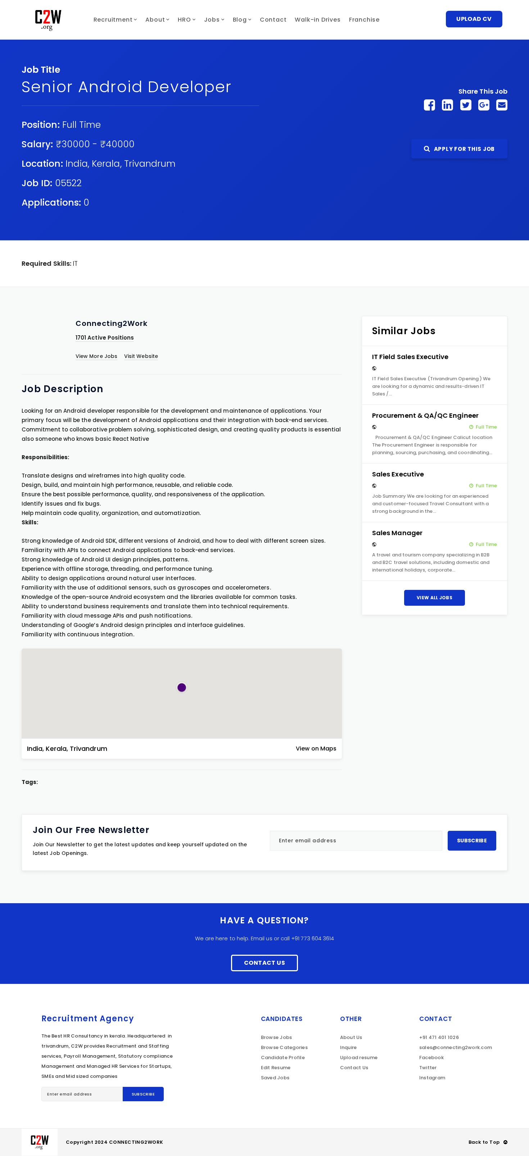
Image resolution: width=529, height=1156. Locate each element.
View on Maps (316, 748)
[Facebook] (429, 105)
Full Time (81, 124)
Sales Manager (397, 532)
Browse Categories (284, 1047)
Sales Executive (398, 474)
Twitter (428, 1067)
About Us (351, 1037)
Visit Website (141, 356)
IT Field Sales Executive (410, 356)
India (76, 163)
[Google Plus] (483, 105)
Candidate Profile (283, 1057)
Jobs (212, 19)
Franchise (364, 19)
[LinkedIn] (447, 105)
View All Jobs (434, 598)
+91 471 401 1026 (439, 1037)
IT (75, 263)
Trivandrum (150, 163)
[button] (182, 687)
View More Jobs (96, 356)
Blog (240, 19)
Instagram (432, 1077)
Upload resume (358, 1057)
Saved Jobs (275, 1077)
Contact (273, 19)
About (155, 19)
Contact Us (264, 963)
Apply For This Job (464, 149)
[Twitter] (465, 105)
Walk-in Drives (317, 19)
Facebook (431, 1057)
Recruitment (113, 19)
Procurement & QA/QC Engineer (425, 415)
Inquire (348, 1047)
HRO (184, 19)
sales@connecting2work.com (455, 1047)
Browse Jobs (276, 1037)
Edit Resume (276, 1067)
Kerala (106, 163)
